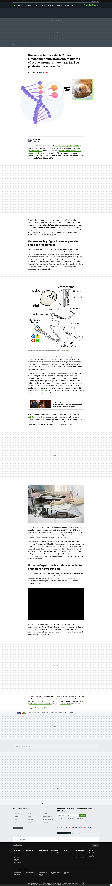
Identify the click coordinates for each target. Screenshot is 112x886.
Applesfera (16, 857)
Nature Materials (36, 417)
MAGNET (59, 5)
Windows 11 (46, 822)
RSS (82, 827)
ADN (44, 712)
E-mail (48, 72)
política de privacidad (78, 818)
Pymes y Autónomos (91, 855)
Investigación (37, 712)
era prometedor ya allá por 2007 (67, 146)
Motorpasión (67, 853)
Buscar (95, 839)
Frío (69, 45)
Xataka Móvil (17, 855)
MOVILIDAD (51, 5)
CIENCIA (42, 5)
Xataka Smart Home (17, 859)
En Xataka (55, 400)
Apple (15, 819)
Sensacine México (43, 872)
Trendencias (79, 853)
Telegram (90, 5)
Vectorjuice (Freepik (42, 708)
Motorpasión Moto (68, 855)
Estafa (64, 45)
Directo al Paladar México (55, 872)
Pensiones (32, 45)
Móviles (16, 816)
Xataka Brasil (17, 874)
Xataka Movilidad (47, 816)
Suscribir (82, 815)
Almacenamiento (71, 712)
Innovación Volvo (58, 20)
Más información (67, 884)
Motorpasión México (67, 872)
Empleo (30, 822)
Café (50, 45)
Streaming (16, 813)
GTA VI (45, 45)
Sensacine (41, 853)
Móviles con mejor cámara (66, 803)
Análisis (30, 813)
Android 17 (49, 803)
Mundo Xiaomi (17, 862)
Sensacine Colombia (41, 875)
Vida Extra (28, 855)
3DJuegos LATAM (30, 872)
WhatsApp (84, 5)
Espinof (40, 855)
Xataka (15, 853)
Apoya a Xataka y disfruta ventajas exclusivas (82, 833)
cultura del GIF (65, 704)
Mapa (73, 45)
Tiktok (87, 5)
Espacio (45, 813)
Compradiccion (80, 857)
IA (54, 45)
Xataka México (17, 872)
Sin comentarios (34, 72)
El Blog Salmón (92, 853)
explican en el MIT (41, 390)
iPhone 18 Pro (78, 803)
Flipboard (46, 72)
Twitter (98, 5)
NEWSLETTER (69, 5)
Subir (94, 845)
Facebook (41, 72)
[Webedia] (95, 1)
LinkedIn (88, 827)
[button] (37, 139)
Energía (30, 816)
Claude (56, 803)
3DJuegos (28, 853)
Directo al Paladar (55, 853)
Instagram (92, 5)
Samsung (30, 819)
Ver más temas (18, 828)
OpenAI (58, 45)
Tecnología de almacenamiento (56, 712)
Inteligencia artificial (48, 819)
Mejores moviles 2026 (29, 803)
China (26, 45)
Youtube (95, 5)
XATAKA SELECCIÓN (31, 5)
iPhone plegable (41, 803)
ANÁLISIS (20, 5)
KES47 (67, 350)
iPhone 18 (40, 45)
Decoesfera (79, 855)
